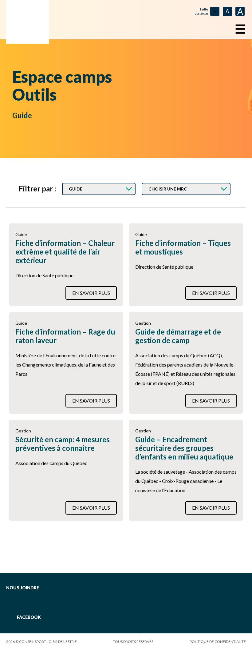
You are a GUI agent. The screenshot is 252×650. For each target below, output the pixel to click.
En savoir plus (91, 293)
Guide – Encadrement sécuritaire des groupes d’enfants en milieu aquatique (184, 448)
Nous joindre (22, 587)
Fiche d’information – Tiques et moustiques (183, 247)
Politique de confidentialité (218, 641)
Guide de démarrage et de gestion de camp (178, 336)
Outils (34, 94)
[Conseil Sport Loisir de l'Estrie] (27, 22)
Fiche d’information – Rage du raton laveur (65, 336)
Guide (22, 115)
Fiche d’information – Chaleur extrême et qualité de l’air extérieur (65, 252)
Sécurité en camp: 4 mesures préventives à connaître (62, 443)
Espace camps (62, 76)
